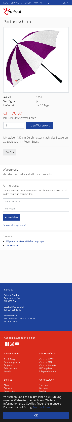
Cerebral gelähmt (12, 362)
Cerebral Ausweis (47, 365)
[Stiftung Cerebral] (12, 11)
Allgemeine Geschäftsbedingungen (25, 241)
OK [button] (36, 415)
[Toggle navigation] (67, 11)
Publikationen (10, 368)
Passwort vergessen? (14, 225)
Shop (6, 385)
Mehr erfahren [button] (42, 407)
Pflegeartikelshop (47, 371)
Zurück (10, 152)
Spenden (43, 385)
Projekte (8, 365)
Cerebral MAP (45, 362)
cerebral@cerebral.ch (14, 306)
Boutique (43, 388)
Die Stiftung (9, 359)
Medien (42, 391)
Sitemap (8, 388)
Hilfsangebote (45, 368)
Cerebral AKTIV (46, 359)
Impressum (12, 245)
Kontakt (7, 371)
